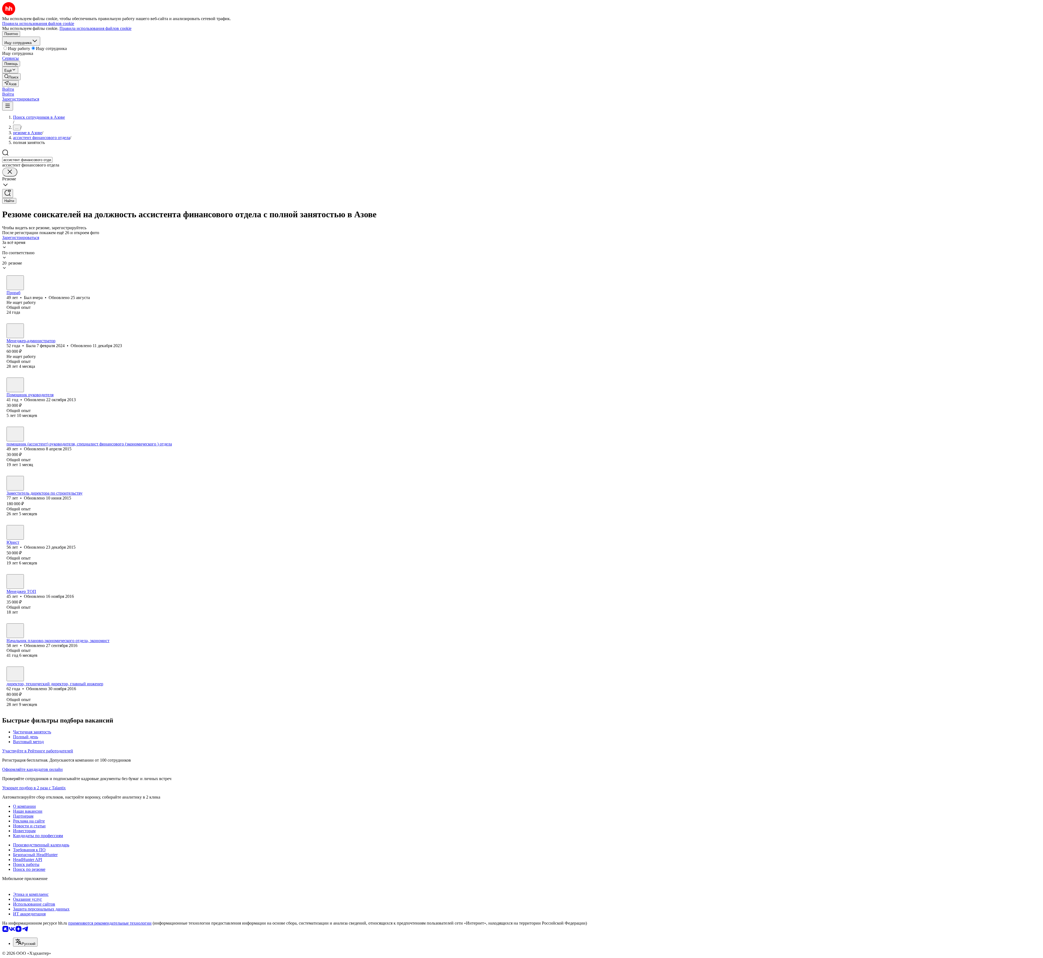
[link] (11, 76)
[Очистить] (9, 172)
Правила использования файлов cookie (95, 28)
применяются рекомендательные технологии (110, 923)
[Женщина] (15, 330)
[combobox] (27, 160)
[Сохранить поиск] (7, 193)
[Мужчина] (15, 282)
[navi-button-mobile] (7, 106)
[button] (8, 89)
